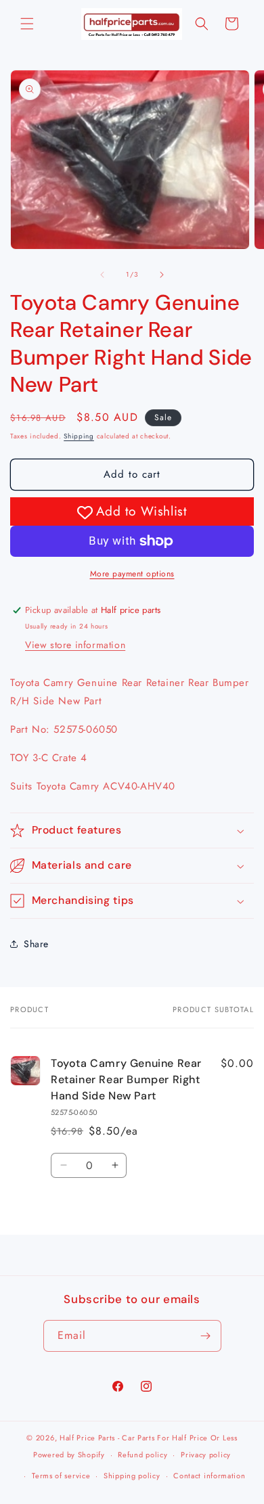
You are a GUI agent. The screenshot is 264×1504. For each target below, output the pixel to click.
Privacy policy (206, 1454)
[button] (27, 24)
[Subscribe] (206, 1336)
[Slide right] (162, 275)
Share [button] (36, 944)
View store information (75, 645)
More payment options (132, 574)
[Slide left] (102, 275)
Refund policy (142, 1454)
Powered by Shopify (69, 1454)
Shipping (79, 436)
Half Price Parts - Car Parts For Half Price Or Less (149, 1437)
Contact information (209, 1475)
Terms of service (61, 1475)
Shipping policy (132, 1475)
